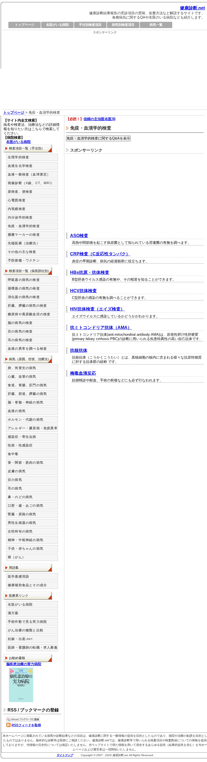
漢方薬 (13, 613)
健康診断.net (192, 8)
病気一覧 (156, 25)
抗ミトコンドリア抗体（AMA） (101, 327)
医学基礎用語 (18, 576)
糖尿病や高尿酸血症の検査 (29, 314)
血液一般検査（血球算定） (29, 174)
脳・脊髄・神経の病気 (25, 402)
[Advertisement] (105, 72)
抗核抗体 (78, 350)
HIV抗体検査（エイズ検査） (97, 309)
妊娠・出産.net (20, 639)
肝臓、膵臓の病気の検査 (27, 305)
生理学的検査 (18, 157)
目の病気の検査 (20, 331)
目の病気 (15, 480)
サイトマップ (65, 755)
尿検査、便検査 (20, 192)
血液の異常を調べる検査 (27, 348)
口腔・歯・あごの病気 (25, 505)
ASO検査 (79, 235)
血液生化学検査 (20, 166)
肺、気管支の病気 (22, 368)
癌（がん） (17, 557)
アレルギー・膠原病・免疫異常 (33, 428)
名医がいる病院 (57, 25)
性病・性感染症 (20, 445)
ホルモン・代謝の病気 (25, 419)
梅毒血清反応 (83, 373)
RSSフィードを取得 (26, 725)
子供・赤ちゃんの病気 (25, 548)
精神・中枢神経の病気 (25, 540)
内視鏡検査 (17, 209)
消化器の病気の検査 (24, 297)
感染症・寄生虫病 (22, 437)
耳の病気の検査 (20, 340)
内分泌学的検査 (20, 217)
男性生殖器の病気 (22, 523)
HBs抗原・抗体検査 (89, 272)
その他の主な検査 (22, 252)
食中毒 (13, 454)
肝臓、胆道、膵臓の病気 (27, 394)
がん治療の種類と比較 (25, 630)
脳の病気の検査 (20, 323)
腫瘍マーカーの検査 (24, 235)
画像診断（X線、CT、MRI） (31, 183)
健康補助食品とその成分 (27, 585)
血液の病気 (17, 411)
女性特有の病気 (20, 531)
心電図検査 (17, 200)
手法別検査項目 (90, 25)
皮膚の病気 (17, 471)
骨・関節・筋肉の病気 (25, 462)
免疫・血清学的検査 (24, 226)
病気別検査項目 (123, 25)
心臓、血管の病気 (22, 376)
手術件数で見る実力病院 (27, 622)
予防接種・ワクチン (24, 260)
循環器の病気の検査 (24, 288)
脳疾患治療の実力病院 (23, 664)
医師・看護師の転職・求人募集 (33, 647)
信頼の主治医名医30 (99, 119)
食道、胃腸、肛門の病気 (27, 385)
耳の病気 (15, 488)
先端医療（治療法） (24, 243)
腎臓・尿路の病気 (22, 514)
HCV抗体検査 (83, 290)
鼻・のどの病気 (20, 497)
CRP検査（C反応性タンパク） (100, 254)
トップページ (24, 25)
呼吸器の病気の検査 (24, 280)
